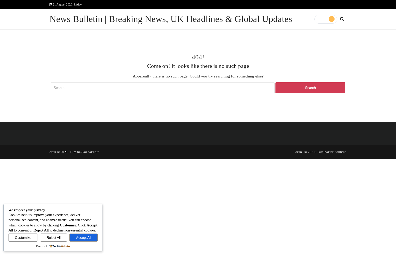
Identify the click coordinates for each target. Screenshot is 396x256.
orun (53, 152)
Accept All (83, 237)
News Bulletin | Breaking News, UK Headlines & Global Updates (171, 19)
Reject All (53, 237)
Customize (23, 237)
